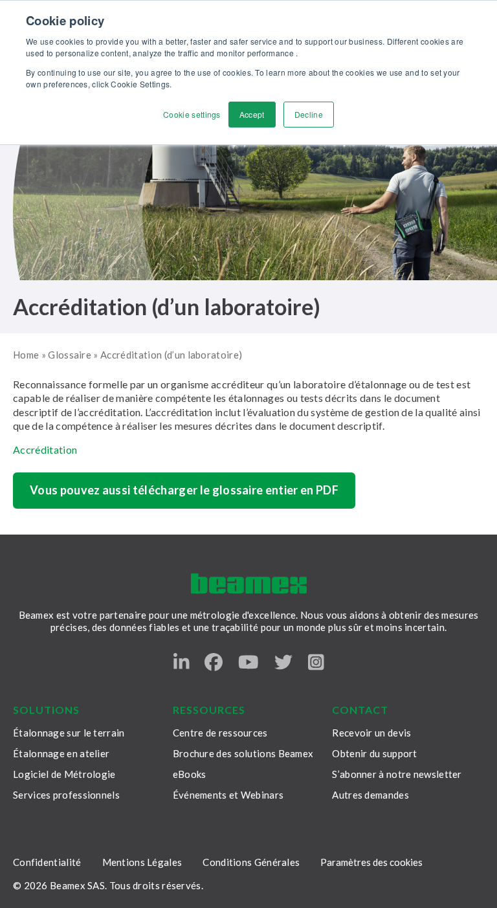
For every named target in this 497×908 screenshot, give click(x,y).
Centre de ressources (220, 732)
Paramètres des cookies (371, 862)
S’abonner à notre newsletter (396, 774)
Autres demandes (370, 795)
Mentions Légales (142, 862)
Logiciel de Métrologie (64, 774)
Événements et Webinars (228, 795)
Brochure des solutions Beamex (243, 753)
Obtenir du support (374, 753)
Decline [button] (308, 114)
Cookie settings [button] (192, 114)
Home (26, 354)
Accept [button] (252, 114)
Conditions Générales (251, 862)
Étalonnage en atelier (61, 753)
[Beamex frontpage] (249, 583)
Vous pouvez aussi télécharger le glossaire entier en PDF (184, 490)
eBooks (189, 774)
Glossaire (69, 354)
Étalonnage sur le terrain (69, 732)
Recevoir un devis (371, 732)
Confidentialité (47, 862)
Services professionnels (66, 795)
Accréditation (45, 449)
